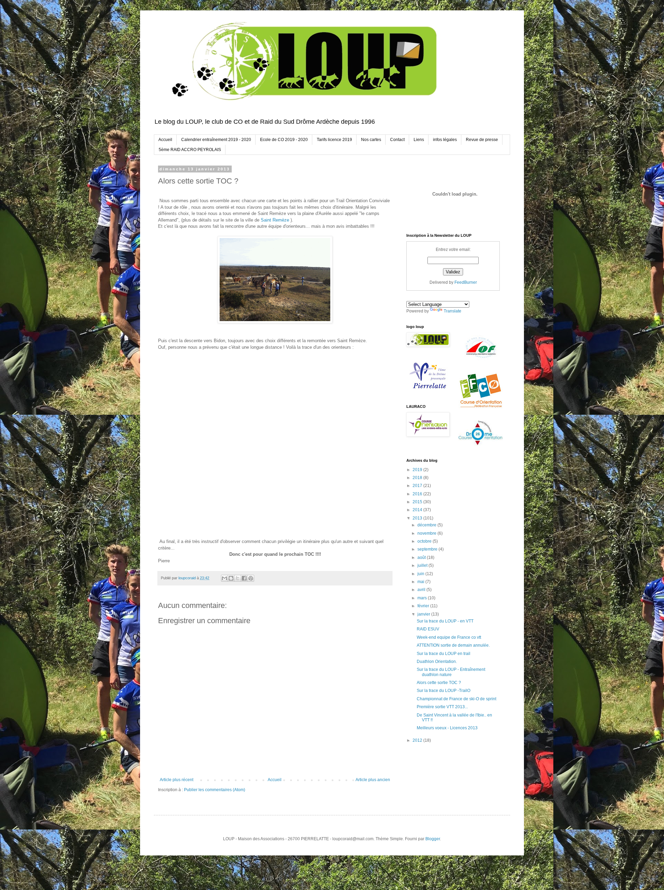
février (423, 605)
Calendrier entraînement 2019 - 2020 (216, 139)
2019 (418, 469)
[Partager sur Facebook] (244, 578)
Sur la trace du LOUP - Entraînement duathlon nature (451, 672)
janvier (424, 614)
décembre (427, 525)
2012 (418, 740)
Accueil (165, 139)
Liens (419, 139)
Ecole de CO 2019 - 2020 (284, 139)
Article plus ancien (373, 779)
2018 (418, 477)
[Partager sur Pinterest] (250, 578)
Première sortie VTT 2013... (442, 706)
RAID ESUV (428, 629)
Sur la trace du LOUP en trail (443, 653)
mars (422, 598)
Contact (397, 139)
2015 (418, 501)
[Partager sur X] (237, 578)
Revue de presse (482, 139)
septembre (428, 549)
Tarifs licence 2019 (334, 139)
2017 (418, 485)
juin (421, 573)
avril (421, 589)
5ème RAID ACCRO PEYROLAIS (190, 149)
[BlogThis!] (231, 578)
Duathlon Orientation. (437, 661)
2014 (418, 509)
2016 (418, 493)
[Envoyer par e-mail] (224, 578)
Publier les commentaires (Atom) (214, 789)
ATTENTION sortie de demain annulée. (453, 645)
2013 (418, 518)
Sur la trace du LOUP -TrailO (443, 690)
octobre (425, 541)
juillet (422, 565)
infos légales (445, 139)
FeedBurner (465, 282)
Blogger (432, 838)
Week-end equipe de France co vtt (449, 637)
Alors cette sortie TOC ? (439, 682)
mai (421, 581)
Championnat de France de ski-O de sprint (456, 698)
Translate (452, 311)
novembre (427, 533)
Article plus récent (176, 779)
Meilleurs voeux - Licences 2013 (447, 727)
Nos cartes (371, 139)
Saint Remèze (275, 220)
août (422, 557)
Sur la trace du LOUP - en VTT (445, 621)
